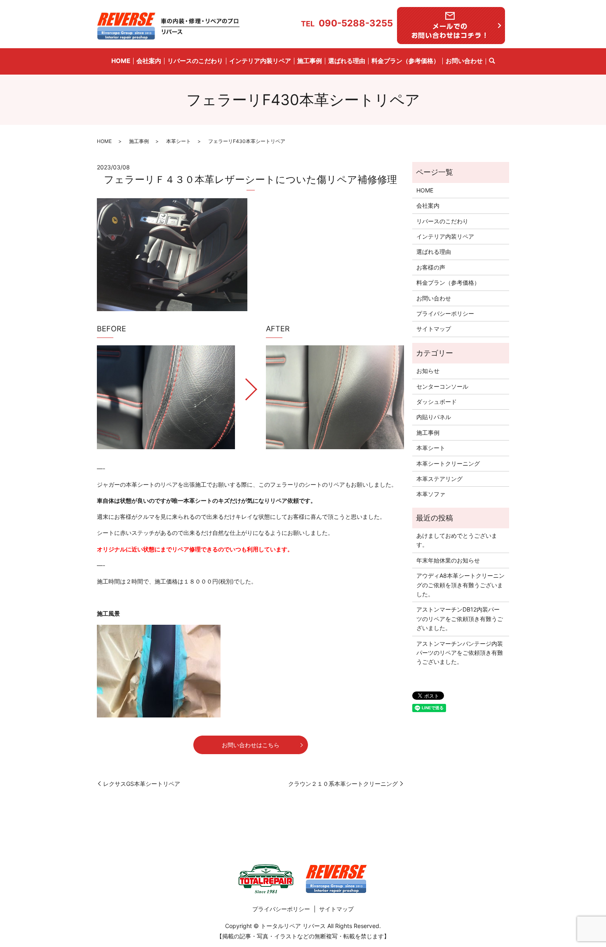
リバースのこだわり (195, 61)
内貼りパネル (433, 416)
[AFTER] (335, 397)
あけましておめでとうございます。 (456, 540)
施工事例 (309, 61)
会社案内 (148, 61)
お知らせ (427, 370)
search (492, 61)
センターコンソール (442, 386)
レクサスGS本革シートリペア (141, 783)
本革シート (178, 141)
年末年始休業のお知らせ (448, 560)
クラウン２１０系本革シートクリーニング (343, 783)
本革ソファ (430, 493)
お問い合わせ (464, 61)
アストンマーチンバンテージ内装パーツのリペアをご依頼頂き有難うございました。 (459, 653)
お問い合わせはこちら (251, 744)
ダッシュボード (436, 401)
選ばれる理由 (346, 61)
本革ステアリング (439, 478)
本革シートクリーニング (448, 463)
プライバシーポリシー (445, 313)
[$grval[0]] (166, 397)
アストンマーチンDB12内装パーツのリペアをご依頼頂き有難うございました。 (459, 618)
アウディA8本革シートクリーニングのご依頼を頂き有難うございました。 (460, 585)
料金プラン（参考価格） (405, 61)
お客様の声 (430, 267)
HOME (120, 61)
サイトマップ (433, 328)
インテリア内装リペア (260, 61)
